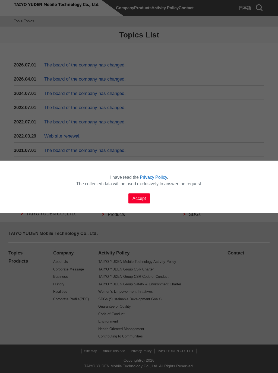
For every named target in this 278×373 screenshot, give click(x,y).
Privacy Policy (153, 177)
